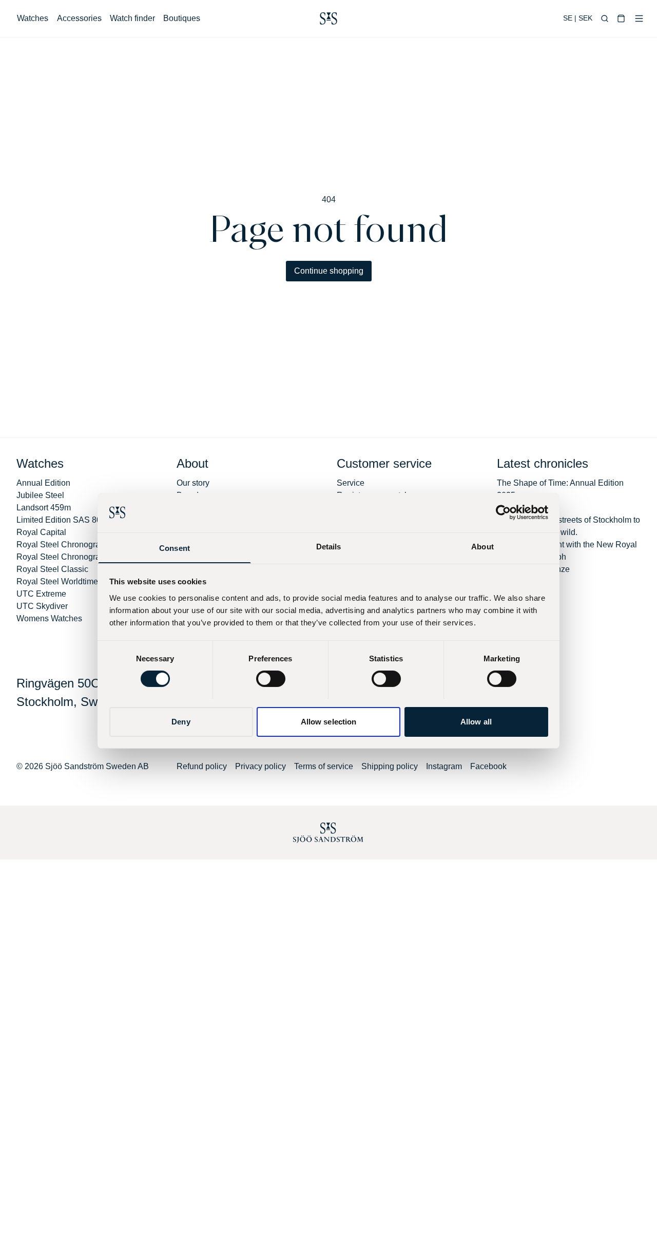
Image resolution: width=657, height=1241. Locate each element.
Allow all (476, 721)
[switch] (270, 679)
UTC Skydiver (42, 606)
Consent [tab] (174, 547)
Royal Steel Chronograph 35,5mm (78, 544)
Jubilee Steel (40, 495)
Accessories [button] (79, 18)
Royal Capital (41, 532)
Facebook (488, 766)
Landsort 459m (43, 507)
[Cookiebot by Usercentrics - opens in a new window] (503, 512)
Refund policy (202, 766)
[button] (605, 18)
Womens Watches (49, 618)
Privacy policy (260, 766)
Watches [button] (32, 18)
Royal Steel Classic (52, 569)
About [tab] (482, 546)
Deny (180, 721)
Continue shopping (328, 270)
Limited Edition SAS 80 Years (70, 520)
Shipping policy (389, 766)
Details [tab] (328, 546)
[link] (328, 18)
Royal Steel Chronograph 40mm (75, 556)
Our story (193, 483)
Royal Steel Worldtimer (58, 581)
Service (350, 483)
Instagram (444, 766)
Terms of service (323, 766)
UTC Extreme (41, 593)
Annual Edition (43, 483)
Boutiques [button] (181, 18)
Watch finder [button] (132, 18)
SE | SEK (577, 18)
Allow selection (329, 721)
